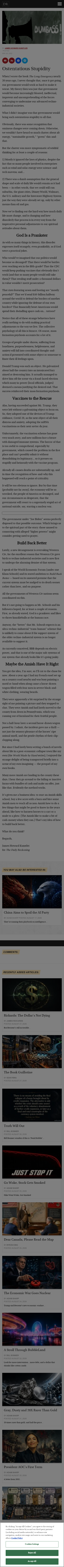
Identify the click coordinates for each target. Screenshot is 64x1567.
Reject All (32, 1553)
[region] (32, 1544)
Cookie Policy (17, 1538)
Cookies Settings (32, 1544)
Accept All (32, 1561)
